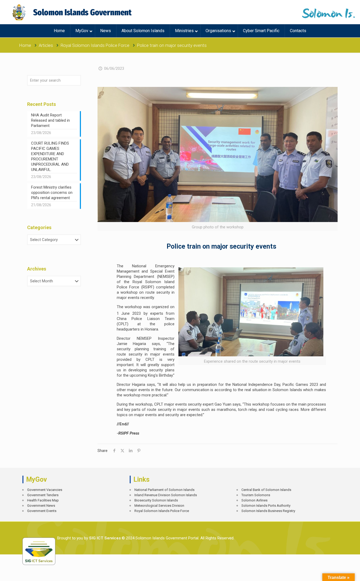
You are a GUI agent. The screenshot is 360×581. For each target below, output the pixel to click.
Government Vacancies (44, 490)
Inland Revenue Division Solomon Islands (165, 495)
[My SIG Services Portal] (72, 12)
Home (25, 45)
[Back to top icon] (337, 573)
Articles (46, 45)
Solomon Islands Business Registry (268, 511)
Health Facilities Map (43, 500)
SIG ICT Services (104, 538)
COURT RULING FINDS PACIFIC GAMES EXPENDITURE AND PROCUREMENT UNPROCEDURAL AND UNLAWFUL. (50, 156)
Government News (41, 506)
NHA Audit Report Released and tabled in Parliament (50, 120)
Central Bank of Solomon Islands (266, 490)
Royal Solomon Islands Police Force (95, 45)
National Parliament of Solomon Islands (164, 490)
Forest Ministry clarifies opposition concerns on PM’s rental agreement (51, 192)
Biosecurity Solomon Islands (156, 500)
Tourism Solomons (255, 495)
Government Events (41, 511)
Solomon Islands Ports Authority (265, 506)
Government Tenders (43, 495)
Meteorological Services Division (159, 506)
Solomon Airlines (254, 500)
